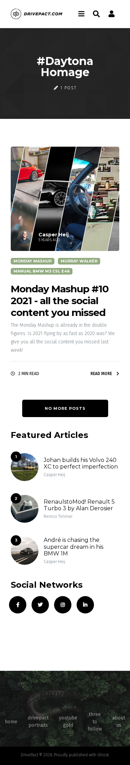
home (11, 722)
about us (118, 721)
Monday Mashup (33, 261)
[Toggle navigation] (81, 14)
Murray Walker (79, 261)
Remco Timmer (58, 516)
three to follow (95, 721)
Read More (101, 373)
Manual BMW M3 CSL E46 (42, 271)
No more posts (65, 408)
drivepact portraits (38, 721)
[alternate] (111, 14)
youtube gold (68, 721)
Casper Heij (54, 474)
